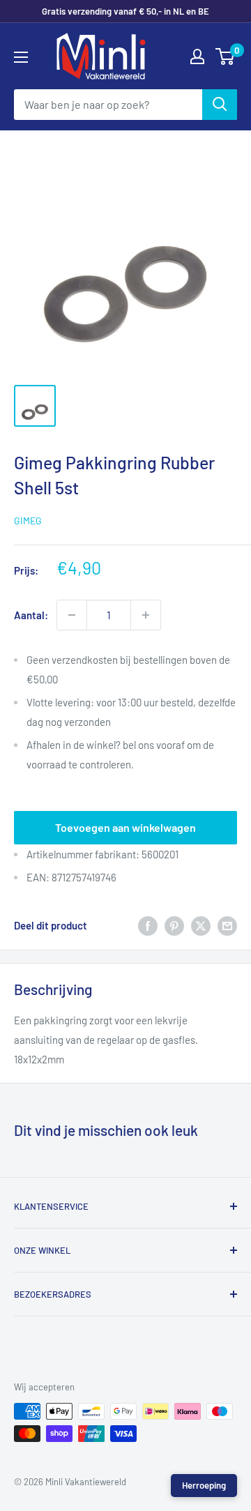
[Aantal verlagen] (71, 615)
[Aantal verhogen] (145, 615)
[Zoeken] (219, 104)
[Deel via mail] (227, 925)
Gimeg (28, 520)
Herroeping (204, 1485)
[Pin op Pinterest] (174, 925)
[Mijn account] (197, 56)
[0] (225, 56)
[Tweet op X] (201, 925)
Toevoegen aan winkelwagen (125, 827)
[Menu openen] (21, 57)
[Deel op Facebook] (148, 925)
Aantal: (31, 615)
